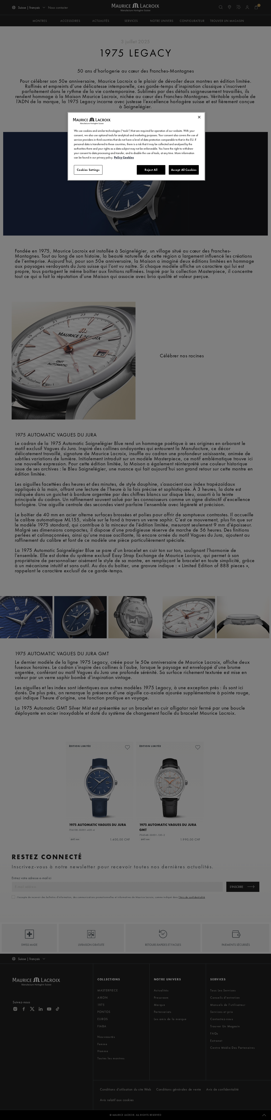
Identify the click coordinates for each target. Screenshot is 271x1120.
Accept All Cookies (184, 170)
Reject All (151, 170)
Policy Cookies (124, 157)
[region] (136, 146)
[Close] (199, 117)
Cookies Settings (88, 170)
